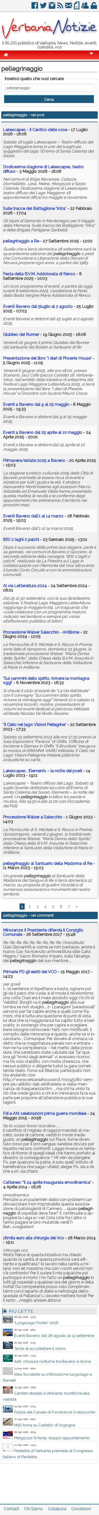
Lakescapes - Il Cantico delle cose (35, 129)
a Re (21, 241)
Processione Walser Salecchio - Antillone (41, 632)
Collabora (57, 1508)
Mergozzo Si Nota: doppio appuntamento (52, 1438)
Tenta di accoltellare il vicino (40, 1348)
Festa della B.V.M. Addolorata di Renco (39, 273)
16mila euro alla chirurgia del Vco (33, 1237)
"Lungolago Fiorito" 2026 (36, 1323)
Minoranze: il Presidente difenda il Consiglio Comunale (43, 932)
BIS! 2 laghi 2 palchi (21, 539)
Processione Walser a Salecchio (32, 817)
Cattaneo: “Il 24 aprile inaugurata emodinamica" (47, 1182)
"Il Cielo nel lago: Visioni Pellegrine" (34, 724)
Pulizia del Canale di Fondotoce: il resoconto (54, 1412)
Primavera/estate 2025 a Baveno (34, 460)
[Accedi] (94, 7)
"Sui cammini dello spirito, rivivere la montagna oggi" (46, 680)
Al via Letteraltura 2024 (25, 585)
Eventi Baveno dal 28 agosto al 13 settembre (54, 1335)
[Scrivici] (69, 7)
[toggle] (91, 57)
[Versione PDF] (77, 7)
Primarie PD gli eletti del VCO (30, 971)
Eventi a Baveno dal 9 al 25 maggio (36, 404)
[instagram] (52, 7)
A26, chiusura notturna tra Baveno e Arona (52, 1361)
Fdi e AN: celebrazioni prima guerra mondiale (44, 1113)
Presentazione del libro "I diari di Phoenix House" (47, 358)
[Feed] (60, 7)
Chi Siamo (33, 1508)
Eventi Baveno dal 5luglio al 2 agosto (38, 306)
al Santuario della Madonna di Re (48, 863)
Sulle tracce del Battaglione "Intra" (34, 208)
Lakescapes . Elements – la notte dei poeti (42, 770)
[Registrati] (85, 7)
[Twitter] (44, 7)
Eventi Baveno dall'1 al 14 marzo (33, 516)
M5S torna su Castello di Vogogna (44, 1425)
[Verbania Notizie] (49, 39)
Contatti (11, 1508)
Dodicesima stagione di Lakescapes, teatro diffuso (43, 169)
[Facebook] (35, 7)
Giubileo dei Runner (21, 334)
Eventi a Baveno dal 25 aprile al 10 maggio (42, 432)
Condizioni (81, 1508)
